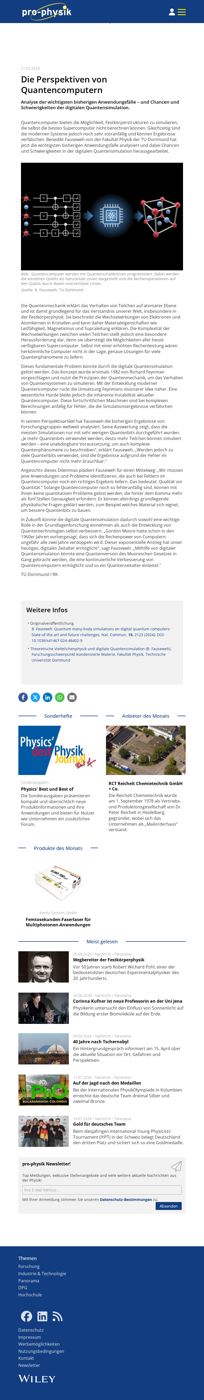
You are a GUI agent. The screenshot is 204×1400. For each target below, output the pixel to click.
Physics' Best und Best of (47, 789)
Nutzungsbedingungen (41, 1351)
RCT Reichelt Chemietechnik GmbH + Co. (145, 786)
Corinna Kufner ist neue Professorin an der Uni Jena (127, 1001)
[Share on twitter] (35, 697)
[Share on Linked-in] (47, 697)
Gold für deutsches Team (99, 1124)
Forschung (29, 1266)
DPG (22, 1288)
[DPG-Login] (172, 12)
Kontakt (26, 1358)
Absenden (169, 1206)
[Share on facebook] (23, 697)
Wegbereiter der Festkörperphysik (108, 960)
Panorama (122, 954)
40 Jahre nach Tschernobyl (101, 1042)
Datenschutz (31, 1330)
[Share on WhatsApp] (60, 697)
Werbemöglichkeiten (39, 1344)
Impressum (29, 1337)
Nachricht (103, 954)
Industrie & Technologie (42, 1273)
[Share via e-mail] (72, 697)
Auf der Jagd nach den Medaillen (107, 1083)
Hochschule (30, 1295)
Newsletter (29, 1365)
